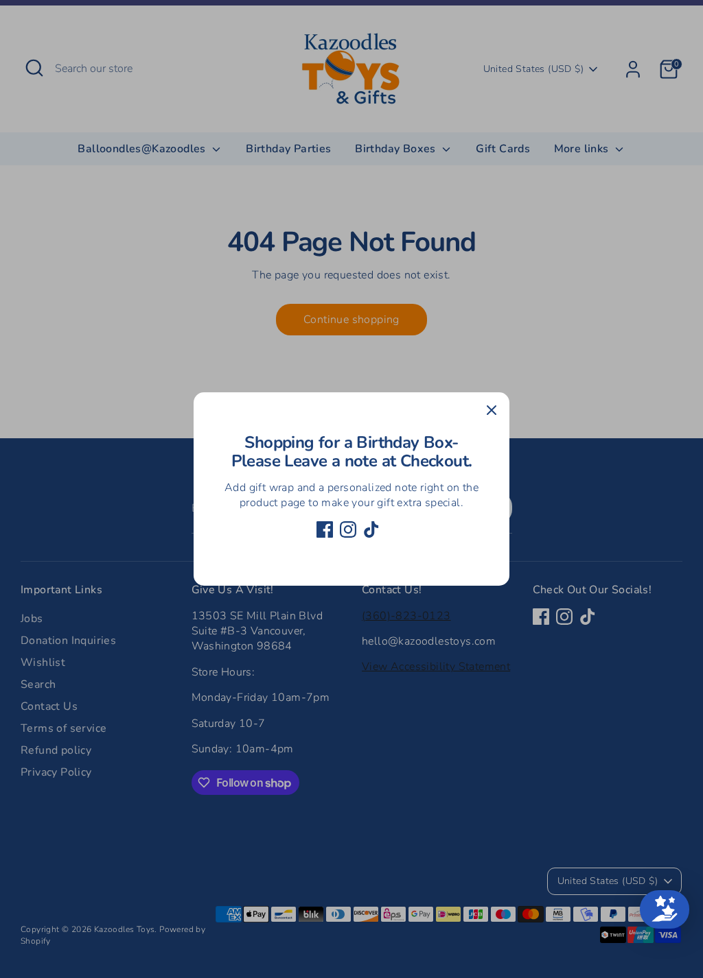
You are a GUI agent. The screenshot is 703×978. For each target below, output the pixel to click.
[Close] (491, 410)
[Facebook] (324, 529)
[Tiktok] (371, 529)
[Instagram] (348, 529)
